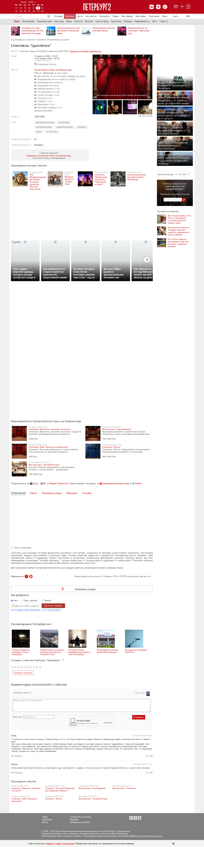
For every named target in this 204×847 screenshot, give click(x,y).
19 (25, 8)
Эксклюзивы (28, 21)
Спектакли (154, 16)
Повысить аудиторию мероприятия (85, 51)
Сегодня (58, 16)
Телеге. (139, 483)
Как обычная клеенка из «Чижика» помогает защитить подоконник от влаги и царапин (179, 231)
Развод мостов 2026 (80, 822)
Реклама (74, 819)
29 (38, 11)
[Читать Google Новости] (31, 576)
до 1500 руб (64, 122)
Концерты (105, 16)
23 (42, 8)
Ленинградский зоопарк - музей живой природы (108, 651)
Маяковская (42, 104)
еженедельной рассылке (115, 483)
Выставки (141, 16)
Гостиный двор (44, 92)
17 (16, 8)
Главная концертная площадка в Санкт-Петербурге (21, 652)
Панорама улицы (52, 493)
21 (34, 8)
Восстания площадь (46, 107)
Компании (47, 819)
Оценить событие (23, 673)
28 (34, 11)
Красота (78, 21)
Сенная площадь (45, 95)
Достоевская (43, 76)
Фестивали (127, 16)
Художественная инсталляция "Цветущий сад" (138, 30)
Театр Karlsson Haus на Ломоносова (52, 70)
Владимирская (44, 79)
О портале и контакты (80, 817)
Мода (69, 21)
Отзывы (87, 493)
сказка (39, 132)
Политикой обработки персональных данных (140, 836)
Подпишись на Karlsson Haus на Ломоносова (48, 155)
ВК (44, 483)
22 (38, 8)
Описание (18, 493)
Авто (154, 21)
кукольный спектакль (45, 122)
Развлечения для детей (58, 39)
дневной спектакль (65, 127)
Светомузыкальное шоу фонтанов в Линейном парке (68, 30)
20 (29, 8)
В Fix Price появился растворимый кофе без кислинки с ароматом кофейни (178, 243)
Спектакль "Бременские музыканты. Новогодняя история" (101, 179)
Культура (59, 21)
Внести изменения (23, 547)
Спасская (41, 98)
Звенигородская (44, 82)
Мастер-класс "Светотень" (124, 788)
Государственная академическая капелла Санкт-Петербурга (79, 652)
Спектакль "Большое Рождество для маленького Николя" (60, 789)
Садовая (41, 101)
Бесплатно (91, 16)
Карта (33, 493)
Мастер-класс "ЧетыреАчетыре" (44, 465)
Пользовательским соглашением (100, 836)
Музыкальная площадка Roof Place (136, 651)
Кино (164, 16)
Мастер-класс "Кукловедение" (117, 429)
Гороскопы (116, 21)
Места (45, 822)
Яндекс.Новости (58, 483)
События (30, 39)
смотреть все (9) (145, 116)
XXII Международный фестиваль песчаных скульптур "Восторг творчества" (37, 181)
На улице (69, 16)
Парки (116, 16)
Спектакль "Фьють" (111, 447)
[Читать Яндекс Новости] (26, 576)
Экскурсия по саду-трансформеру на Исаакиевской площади (32, 30)
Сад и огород (101, 21)
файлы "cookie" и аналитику (60, 843)
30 (42, 11)
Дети (80, 16)
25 (21, 11)
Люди (44, 817)
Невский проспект (45, 89)
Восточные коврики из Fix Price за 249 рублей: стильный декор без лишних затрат (179, 219)
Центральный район (43, 110)
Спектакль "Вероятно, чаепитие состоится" (50, 429)
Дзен (35, 483)
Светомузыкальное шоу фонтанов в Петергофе (136, 177)
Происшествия (44, 21)
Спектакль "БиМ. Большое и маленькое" (48, 447)
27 (29, 11)
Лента (17, 21)
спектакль (82, 127)
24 (16, 11)
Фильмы (128, 21)
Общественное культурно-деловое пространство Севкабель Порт (52, 652)
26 (25, 11)
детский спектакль (44, 127)
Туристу (163, 21)
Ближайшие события (47, 64)
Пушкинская (42, 85)
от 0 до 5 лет (51, 132)
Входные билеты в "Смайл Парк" (69, 180)
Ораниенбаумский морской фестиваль (104, 29)
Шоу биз (89, 21)
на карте (64, 73)
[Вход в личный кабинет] (188, 7)
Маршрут (72, 493)
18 (21, 8)
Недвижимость (142, 21)
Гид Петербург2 (18, 39)
